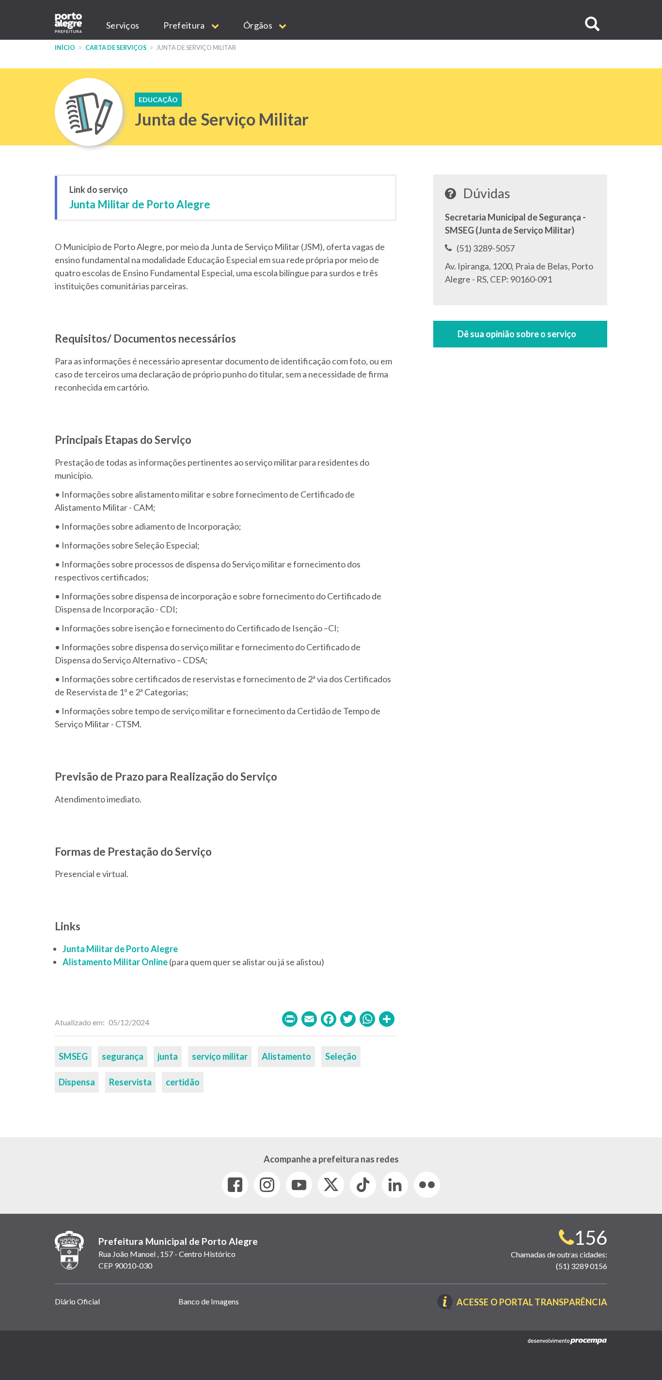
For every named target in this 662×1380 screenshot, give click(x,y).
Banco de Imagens (208, 1301)
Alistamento (286, 1056)
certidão (183, 1082)
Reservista (130, 1082)
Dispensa (77, 1082)
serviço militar (220, 1056)
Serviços (122, 25)
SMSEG (73, 1056)
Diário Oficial (77, 1301)
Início (65, 47)
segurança (122, 1056)
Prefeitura (184, 25)
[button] (592, 24)
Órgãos (258, 25)
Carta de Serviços (115, 47)
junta (168, 1056)
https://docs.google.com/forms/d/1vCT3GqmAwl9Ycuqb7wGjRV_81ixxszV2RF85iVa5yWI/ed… (520, 334)
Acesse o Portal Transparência (532, 1302)
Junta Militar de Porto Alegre (139, 204)
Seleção (341, 1056)
